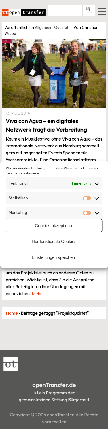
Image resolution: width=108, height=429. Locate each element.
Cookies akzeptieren (54, 225)
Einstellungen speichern (54, 257)
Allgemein (43, 27)
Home (12, 313)
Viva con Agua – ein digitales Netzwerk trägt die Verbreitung (46, 125)
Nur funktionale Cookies (54, 241)
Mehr (37, 293)
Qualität (61, 27)
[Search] (89, 10)
